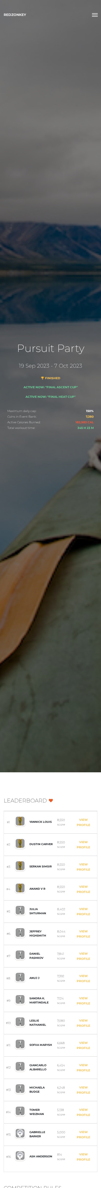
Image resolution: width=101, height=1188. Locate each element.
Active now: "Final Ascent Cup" (51, 387)
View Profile (83, 822)
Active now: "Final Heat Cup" (50, 397)
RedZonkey (15, 15)
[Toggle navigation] (95, 15)
